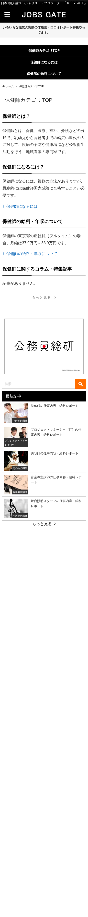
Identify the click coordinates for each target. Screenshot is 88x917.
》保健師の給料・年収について (29, 254)
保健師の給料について (44, 73)
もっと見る (41, 297)
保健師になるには (44, 62)
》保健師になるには (20, 206)
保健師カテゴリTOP (44, 50)
